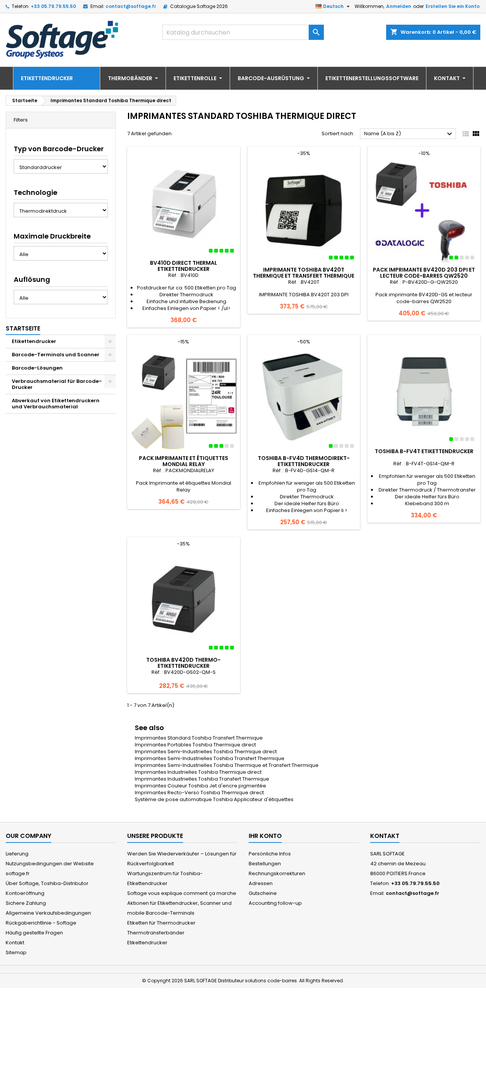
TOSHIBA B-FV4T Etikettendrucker (424, 451)
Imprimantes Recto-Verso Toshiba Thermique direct (199, 792)
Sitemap (16, 952)
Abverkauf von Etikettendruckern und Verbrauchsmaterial (55, 403)
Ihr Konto (265, 835)
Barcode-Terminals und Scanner (55, 354)
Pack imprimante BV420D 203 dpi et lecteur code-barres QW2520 (424, 273)
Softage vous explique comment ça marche (181, 893)
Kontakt (15, 942)
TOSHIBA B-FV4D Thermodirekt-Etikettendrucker (304, 461)
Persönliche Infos (270, 853)
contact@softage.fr (131, 6)
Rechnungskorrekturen (277, 873)
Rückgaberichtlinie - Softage (41, 922)
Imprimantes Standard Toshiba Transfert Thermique (199, 737)
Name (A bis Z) (409, 134)
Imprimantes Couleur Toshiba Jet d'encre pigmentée (200, 785)
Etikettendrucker (34, 341)
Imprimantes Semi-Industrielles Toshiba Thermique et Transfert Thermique (227, 765)
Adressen (261, 883)
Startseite (23, 328)
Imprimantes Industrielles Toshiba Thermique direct (198, 772)
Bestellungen (265, 863)
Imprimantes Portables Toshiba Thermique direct (195, 744)
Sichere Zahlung (26, 903)
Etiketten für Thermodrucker (161, 922)
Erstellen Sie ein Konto (453, 6)
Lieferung (17, 853)
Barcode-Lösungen (37, 367)
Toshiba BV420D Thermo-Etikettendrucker (183, 663)
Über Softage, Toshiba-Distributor (47, 883)
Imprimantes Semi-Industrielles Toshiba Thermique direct (206, 751)
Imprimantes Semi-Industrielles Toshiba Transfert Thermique (209, 758)
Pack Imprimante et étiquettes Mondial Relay (183, 461)
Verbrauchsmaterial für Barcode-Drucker (57, 384)
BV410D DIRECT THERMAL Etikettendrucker (183, 266)
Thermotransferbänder (156, 932)
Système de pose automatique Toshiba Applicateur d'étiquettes (214, 799)
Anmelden (398, 6)
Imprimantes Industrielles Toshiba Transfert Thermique (202, 778)
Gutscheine (263, 893)
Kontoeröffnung (25, 893)
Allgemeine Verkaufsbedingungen (48, 913)
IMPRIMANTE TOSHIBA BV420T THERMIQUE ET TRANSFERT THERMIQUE (303, 273)
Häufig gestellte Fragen (34, 932)
